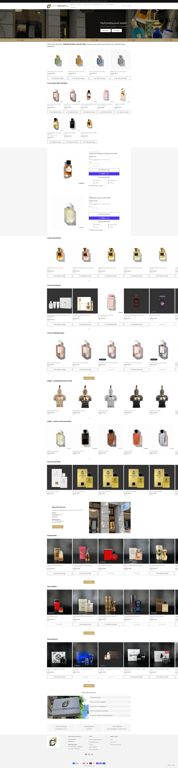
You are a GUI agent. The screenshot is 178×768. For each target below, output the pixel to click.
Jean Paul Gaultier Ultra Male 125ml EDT (132, 616)
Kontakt (91, 744)
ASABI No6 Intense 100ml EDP (53, 451)
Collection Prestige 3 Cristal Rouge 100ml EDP (54, 133)
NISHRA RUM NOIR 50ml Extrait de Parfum (158, 267)
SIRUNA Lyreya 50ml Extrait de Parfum (76, 71)
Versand (95, 159)
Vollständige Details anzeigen (96, 185)
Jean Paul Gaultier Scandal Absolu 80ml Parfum (82, 565)
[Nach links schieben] (85, 280)
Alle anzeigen (89, 378)
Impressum (113, 742)
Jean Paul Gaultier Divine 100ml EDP (157, 565)
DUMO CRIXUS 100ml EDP (129, 410)
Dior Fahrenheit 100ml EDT (52, 616)
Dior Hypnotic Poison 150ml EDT (105, 565)
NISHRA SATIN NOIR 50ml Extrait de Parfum (107, 267)
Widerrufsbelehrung (94, 742)
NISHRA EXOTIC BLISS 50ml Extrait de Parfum (133, 267)
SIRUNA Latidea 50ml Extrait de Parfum (97, 71)
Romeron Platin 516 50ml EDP (104, 491)
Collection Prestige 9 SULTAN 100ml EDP (89, 104)
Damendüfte (105, 30)
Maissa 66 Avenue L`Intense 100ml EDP (72, 104)
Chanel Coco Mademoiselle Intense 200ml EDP (133, 565)
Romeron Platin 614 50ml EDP (156, 491)
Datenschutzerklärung (115, 744)
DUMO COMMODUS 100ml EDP (79, 410)
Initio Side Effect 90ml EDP (155, 315)
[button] (79, 4)
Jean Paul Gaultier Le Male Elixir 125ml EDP (107, 616)
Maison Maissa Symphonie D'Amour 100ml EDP (107, 362)
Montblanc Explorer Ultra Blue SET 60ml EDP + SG (83, 669)
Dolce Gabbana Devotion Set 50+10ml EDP (81, 315)
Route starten (57, 526)
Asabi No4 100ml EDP (128, 451)
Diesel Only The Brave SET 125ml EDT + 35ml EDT (160, 669)
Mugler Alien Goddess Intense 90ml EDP (55, 565)
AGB (111, 739)
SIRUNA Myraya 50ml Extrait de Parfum (55, 71)
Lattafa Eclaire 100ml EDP (119, 104)
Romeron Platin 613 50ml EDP (130, 491)
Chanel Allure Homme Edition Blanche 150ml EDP (83, 616)
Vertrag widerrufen (93, 749)
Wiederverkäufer (93, 747)
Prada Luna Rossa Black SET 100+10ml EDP (56, 669)
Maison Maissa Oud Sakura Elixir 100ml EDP (133, 362)
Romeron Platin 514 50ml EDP (79, 491)
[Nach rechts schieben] (92, 280)
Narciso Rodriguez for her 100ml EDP (105, 104)
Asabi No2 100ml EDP (154, 451)
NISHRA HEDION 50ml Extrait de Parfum (89, 133)
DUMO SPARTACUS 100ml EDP (53, 410)
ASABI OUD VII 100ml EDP (103, 451)
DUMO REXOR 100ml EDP (103, 410)
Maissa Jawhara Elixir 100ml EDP (54, 104)
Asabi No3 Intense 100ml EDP (70, 133)
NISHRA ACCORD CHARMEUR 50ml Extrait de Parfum (83, 267)
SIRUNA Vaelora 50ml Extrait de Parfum (118, 71)
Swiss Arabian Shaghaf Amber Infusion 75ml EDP (134, 315)
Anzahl (90, 162)
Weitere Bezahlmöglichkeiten (104, 177)
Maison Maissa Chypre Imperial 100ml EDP (158, 362)
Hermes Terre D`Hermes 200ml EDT (157, 616)
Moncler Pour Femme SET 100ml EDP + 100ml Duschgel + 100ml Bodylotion (58, 316)
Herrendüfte (117, 30)
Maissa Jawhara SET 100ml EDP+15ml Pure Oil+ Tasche (109, 669)
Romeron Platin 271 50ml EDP (53, 491)
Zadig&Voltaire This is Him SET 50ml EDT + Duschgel (134, 669)
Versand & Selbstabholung (95, 739)
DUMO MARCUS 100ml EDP (155, 410)
